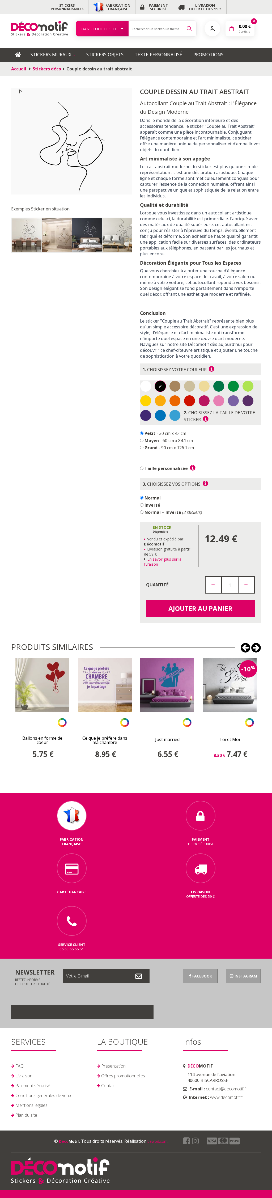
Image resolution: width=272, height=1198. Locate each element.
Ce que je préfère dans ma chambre (104, 740)
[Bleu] (160, 415)
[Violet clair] (233, 401)
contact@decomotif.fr (226, 1089)
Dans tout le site (99, 28)
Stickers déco (47, 69)
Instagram (245, 976)
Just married (167, 739)
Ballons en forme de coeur (42, 740)
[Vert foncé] (218, 386)
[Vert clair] (248, 386)
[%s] (29, 235)
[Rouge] (189, 401)
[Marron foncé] (175, 386)
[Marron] (189, 386)
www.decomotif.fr (226, 1097)
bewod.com (157, 1141)
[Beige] (204, 386)
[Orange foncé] (175, 401)
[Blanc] (145, 386)
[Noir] (160, 386)
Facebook (201, 976)
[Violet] (248, 401)
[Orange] (160, 401)
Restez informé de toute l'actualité (34, 977)
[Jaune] (145, 401)
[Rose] (218, 401)
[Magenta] (204, 401)
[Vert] (233, 386)
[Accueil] (39, 28)
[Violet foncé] (145, 415)
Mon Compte (212, 28)
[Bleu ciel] (175, 415)
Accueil (18, 69)
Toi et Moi (229, 739)
